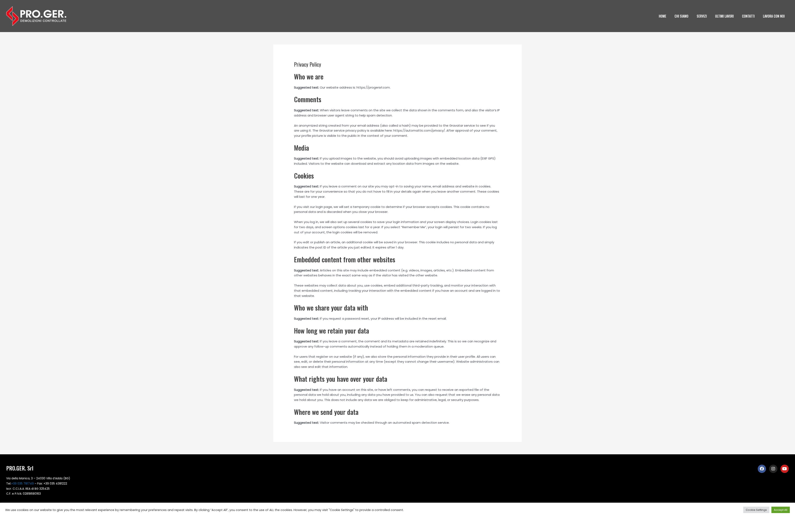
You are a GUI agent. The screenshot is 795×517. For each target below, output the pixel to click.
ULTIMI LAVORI (724, 16)
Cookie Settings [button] (756, 510)
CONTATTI (748, 16)
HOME (662, 16)
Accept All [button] (780, 510)
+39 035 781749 (22, 483)
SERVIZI (702, 16)
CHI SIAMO (681, 16)
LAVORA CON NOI (774, 16)
